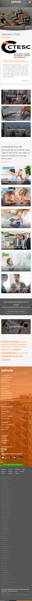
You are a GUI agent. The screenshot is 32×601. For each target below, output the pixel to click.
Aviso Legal (4, 589)
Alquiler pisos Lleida (5, 508)
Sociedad (5, 42)
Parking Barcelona (5, 488)
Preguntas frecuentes (6, 377)
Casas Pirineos (4, 480)
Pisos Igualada (4, 552)
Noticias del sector (6, 379)
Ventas (20, 356)
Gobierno (10, 349)
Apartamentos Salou (5, 482)
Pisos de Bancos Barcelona (7, 494)
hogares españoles (21, 352)
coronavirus (16, 346)
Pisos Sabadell (4, 570)
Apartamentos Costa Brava (7, 478)
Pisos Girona (4, 534)
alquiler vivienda (23, 341)
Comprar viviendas (5, 530)
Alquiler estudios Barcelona (7, 498)
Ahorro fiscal (4, 429)
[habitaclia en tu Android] (18, 458)
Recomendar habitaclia (7, 400)
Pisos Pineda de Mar (5, 558)
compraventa (12, 344)
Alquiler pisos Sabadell (6, 514)
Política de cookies (24, 589)
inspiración (6, 356)
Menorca (10, 471)
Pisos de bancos (5, 418)
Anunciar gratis (5, 390)
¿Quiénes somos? (5, 375)
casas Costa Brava (5, 518)
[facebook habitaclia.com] (5, 449)
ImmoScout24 (16, 594)
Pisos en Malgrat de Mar (6, 476)
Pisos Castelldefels (5, 528)
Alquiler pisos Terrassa (6, 512)
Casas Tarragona (4, 526)
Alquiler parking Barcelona (7, 504)
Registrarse (4, 388)
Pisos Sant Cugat (5, 572)
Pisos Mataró (4, 564)
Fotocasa (3, 594)
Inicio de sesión (5, 386)
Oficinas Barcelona (5, 538)
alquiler (5, 341)
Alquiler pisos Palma (5, 510)
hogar (14, 352)
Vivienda (5, 359)
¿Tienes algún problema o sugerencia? (12, 464)
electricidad (4, 349)
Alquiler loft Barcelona (6, 500)
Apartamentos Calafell (6, 516)
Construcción (9, 346)
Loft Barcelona (4, 486)
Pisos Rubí (3, 568)
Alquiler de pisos (5, 496)
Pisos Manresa (4, 562)
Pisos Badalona (4, 540)
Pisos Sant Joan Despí (6, 574)
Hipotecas (6, 352)
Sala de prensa (5, 382)
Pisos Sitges (3, 576)
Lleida (23, 469)
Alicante (17, 473)
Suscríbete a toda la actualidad (16, 311)
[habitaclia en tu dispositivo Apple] (7, 458)
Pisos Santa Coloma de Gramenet (8, 582)
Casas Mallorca (4, 524)
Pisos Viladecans (4, 580)
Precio (15, 356)
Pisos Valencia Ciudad (6, 546)
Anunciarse (4, 438)
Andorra (22, 471)
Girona (10, 469)
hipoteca (17, 349)
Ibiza (16, 471)
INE (26, 353)
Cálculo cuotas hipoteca (7, 424)
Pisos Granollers (4, 548)
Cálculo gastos (5, 427)
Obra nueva (4, 409)
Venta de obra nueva (6, 584)
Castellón (10, 473)
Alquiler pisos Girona (5, 506)
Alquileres (14, 341)
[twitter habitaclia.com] (2, 449)
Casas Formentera (5, 520)
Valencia (3, 473)
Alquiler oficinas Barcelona (7, 502)
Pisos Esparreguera (5, 532)
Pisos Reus (3, 560)
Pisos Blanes (4, 542)
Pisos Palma (3, 556)
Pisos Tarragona (4, 578)
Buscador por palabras (7, 416)
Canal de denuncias (12, 591)
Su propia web (5, 440)
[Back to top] (28, 597)
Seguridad (3, 591)
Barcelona (3, 469)
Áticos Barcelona (4, 484)
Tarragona (17, 469)
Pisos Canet (3, 544)
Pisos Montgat (4, 566)
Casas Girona (4, 522)
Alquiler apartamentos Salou (7, 492)
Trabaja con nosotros (6, 397)
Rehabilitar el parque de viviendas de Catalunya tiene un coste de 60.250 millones (16, 60)
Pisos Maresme (4, 490)
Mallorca (3, 471)
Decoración (22, 346)
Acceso (3, 443)
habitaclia (9, 594)
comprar (4, 344)
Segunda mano (5, 411)
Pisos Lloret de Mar (5, 554)
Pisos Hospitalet (4, 550)
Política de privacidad (13, 589)
